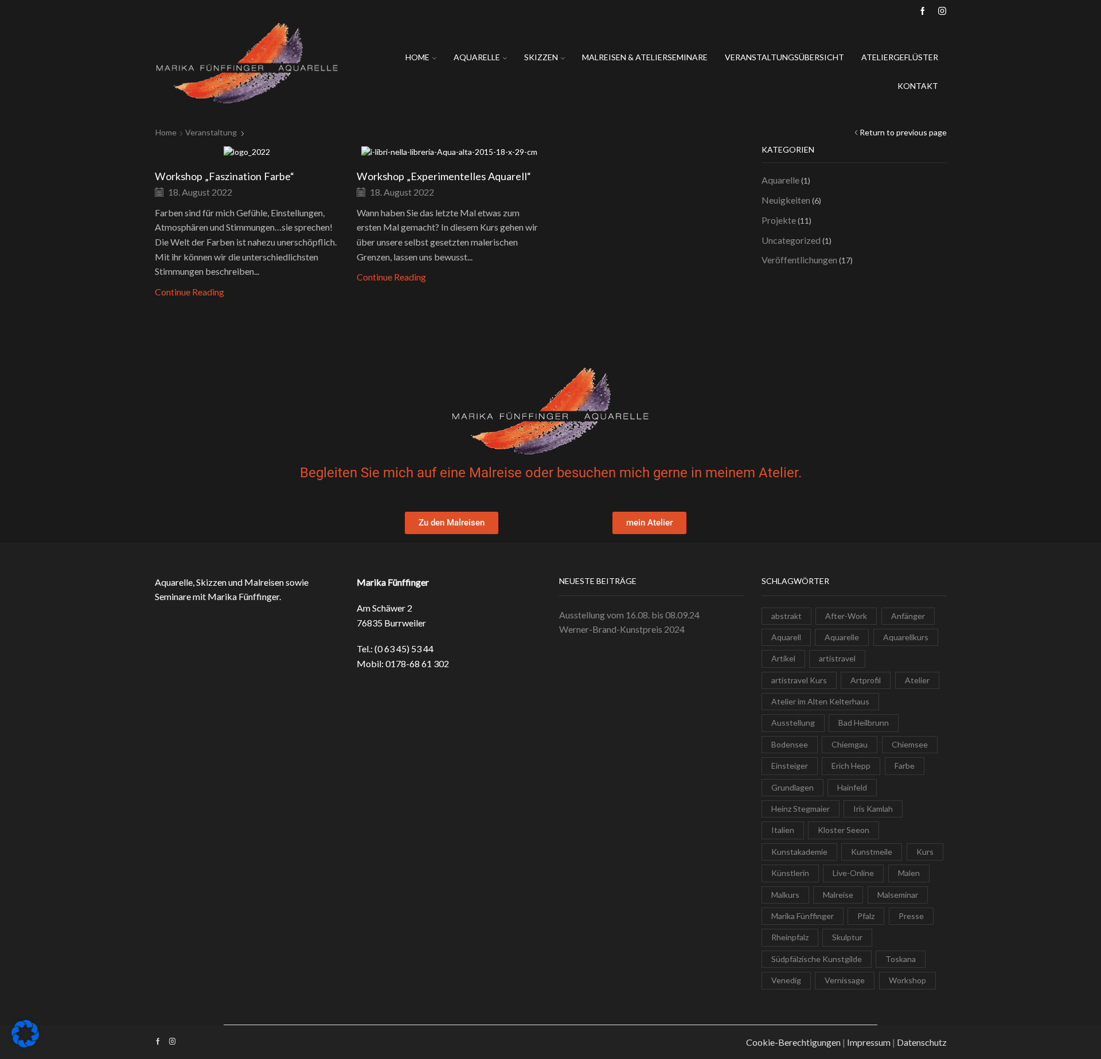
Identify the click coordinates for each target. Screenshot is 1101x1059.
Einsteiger (789, 765)
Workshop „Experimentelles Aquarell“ (444, 176)
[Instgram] (942, 11)
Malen (909, 873)
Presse (911, 916)
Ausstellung (793, 722)
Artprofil (865, 680)
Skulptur (847, 937)
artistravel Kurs (799, 680)
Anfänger (908, 616)
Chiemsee (910, 744)
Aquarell (786, 637)
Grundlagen (792, 787)
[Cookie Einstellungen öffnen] (25, 1044)
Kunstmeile (871, 851)
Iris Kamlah (873, 808)
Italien (782, 830)
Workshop (907, 980)
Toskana (900, 959)
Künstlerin (790, 873)
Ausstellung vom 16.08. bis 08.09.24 (629, 614)
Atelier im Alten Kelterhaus (820, 701)
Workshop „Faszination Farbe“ (224, 176)
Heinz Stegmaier (800, 808)
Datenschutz (922, 1042)
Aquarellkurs (905, 637)
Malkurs (785, 895)
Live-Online (853, 873)
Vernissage (845, 980)
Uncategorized (791, 240)
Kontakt (917, 86)
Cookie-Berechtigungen (793, 1042)
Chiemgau (849, 744)
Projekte (779, 220)
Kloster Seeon (843, 830)
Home (417, 57)
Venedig (786, 980)
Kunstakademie (799, 851)
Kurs (925, 851)
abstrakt (786, 616)
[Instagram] (172, 1041)
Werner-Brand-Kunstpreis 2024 (622, 629)
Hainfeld (852, 787)
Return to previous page (903, 132)
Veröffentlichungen (799, 259)
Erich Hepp (850, 765)
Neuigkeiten (786, 199)
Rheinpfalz (790, 937)
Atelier (917, 680)
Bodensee (789, 744)
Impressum (869, 1042)
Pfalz (865, 916)
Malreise (838, 895)
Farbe (905, 765)
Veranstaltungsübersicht (784, 57)
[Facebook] (923, 11)
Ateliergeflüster (899, 57)
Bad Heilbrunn (863, 722)
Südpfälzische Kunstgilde (816, 959)
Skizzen (541, 57)
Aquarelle (477, 57)
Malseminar (897, 895)
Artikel (783, 658)
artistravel (837, 658)
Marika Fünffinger (802, 916)
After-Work (846, 616)
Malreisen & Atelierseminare (645, 57)
